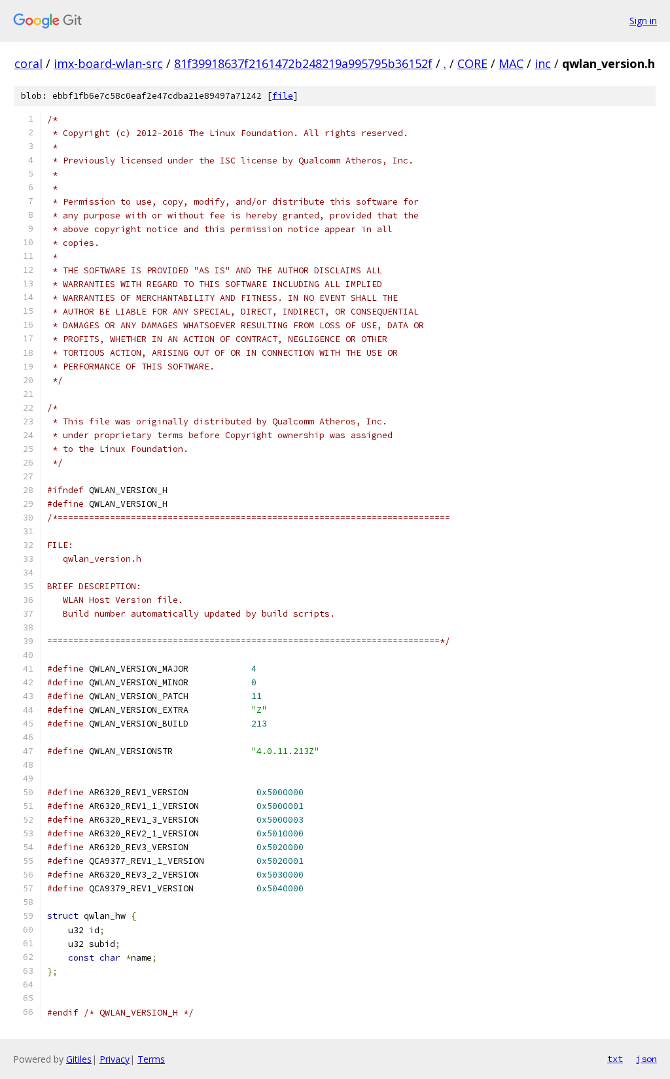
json (646, 1059)
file (282, 95)
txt (615, 1059)
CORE (472, 63)
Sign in (643, 20)
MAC (511, 63)
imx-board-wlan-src (108, 63)
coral (28, 63)
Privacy (114, 1059)
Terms (151, 1059)
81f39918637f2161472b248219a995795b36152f (303, 63)
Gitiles (79, 1059)
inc (543, 63)
